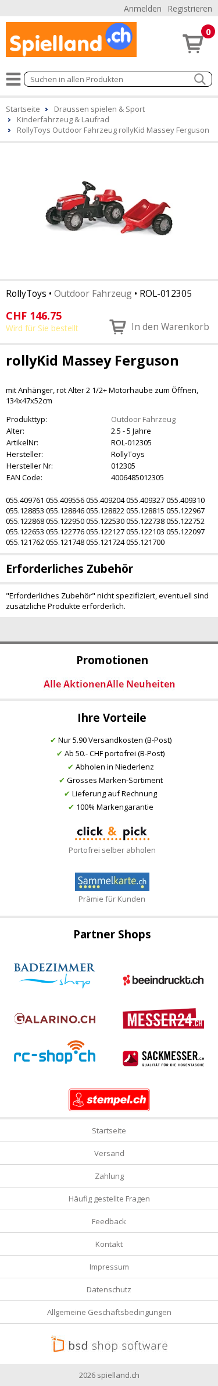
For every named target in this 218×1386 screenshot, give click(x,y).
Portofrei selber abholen (112, 850)
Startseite (109, 1130)
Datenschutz (109, 1289)
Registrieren (189, 8)
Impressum (109, 1266)
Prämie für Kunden (111, 899)
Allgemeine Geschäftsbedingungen (109, 1312)
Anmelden (143, 8)
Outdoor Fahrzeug (93, 293)
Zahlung (109, 1176)
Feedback (109, 1221)
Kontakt (109, 1244)
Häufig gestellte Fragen (109, 1198)
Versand (109, 1153)
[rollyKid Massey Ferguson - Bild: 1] (109, 210)
